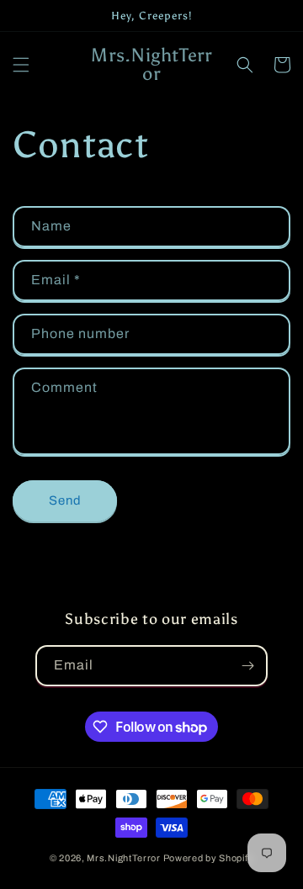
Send (65, 500)
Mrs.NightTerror (124, 858)
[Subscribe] (247, 665)
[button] (21, 64)
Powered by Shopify (208, 858)
